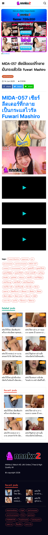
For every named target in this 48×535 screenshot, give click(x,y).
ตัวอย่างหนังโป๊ (30, 273)
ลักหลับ (5, 278)
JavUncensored (20, 264)
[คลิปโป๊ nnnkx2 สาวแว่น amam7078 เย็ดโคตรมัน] (12, 343)
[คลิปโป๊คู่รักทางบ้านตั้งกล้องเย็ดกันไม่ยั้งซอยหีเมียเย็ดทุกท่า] (35, 343)
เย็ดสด (39, 291)
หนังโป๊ (29, 278)
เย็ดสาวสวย (18, 296)
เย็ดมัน (31, 291)
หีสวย (36, 287)
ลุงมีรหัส (13, 278)
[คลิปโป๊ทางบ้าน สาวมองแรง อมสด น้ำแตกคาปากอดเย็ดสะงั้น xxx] (35, 320)
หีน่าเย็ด (29, 287)
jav (32, 259)
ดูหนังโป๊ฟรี (19, 273)
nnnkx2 (6, 268)
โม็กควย (23, 301)
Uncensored (15, 268)
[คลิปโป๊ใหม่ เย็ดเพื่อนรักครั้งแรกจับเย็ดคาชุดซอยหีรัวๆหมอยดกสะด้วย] (12, 320)
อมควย (5, 291)
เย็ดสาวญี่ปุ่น (7, 296)
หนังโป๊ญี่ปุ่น (38, 278)
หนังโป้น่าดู (7, 282)
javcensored (7, 264)
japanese (25, 259)
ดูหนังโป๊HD (40, 268)
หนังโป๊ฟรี (17, 282)
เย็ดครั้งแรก (15, 291)
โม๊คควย (31, 301)
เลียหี (34, 296)
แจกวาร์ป (6, 301)
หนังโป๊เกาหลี (7, 287)
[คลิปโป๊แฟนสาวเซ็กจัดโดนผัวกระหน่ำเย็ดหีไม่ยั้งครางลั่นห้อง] (35, 367)
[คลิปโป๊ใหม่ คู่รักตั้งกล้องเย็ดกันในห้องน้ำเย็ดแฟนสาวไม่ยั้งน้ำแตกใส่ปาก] (12, 367)
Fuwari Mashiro (13, 259)
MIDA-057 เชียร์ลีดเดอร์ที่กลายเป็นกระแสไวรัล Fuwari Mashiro (21, 107)
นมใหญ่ (40, 273)
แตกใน (15, 301)
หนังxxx (21, 278)
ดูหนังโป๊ (31, 268)
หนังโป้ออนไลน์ (28, 282)
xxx (24, 268)
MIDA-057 (33, 264)
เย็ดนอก (24, 291)
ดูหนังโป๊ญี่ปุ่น (7, 273)
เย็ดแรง (27, 296)
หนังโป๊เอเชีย (19, 287)
